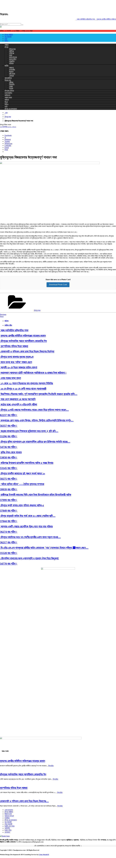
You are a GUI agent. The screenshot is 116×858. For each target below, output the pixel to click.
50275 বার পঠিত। (8, 478)
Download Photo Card (58, 285)
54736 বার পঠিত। (8, 447)
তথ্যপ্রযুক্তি (8, 93)
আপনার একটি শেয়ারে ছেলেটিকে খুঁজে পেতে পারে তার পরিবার (26, 526)
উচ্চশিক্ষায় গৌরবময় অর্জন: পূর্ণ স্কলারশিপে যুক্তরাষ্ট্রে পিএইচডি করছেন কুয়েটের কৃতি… (38, 393)
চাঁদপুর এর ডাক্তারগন (11, 109)
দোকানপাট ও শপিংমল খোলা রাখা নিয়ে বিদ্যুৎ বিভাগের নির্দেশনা (27, 351)
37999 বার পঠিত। (8, 500)
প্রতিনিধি (7, 828)
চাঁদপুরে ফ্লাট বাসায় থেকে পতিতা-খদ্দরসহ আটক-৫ (22, 505)
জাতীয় (6, 65)
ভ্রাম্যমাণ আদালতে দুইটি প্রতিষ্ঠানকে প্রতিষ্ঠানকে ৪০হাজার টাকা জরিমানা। (33, 372)
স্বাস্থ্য (11, 86)
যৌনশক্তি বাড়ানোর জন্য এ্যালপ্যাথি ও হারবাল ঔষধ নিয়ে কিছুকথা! (29, 558)
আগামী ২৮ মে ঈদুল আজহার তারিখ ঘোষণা (18, 367)
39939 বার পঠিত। (8, 489)
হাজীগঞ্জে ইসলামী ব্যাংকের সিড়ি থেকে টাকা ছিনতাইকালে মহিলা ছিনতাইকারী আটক (35, 494)
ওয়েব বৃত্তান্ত (9, 810)
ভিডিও (6, 41)
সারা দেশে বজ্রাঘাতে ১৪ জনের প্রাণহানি (17, 399)
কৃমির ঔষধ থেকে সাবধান (11, 452)
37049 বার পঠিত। (8, 510)
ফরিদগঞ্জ (11, 53)
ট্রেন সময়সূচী (8, 824)
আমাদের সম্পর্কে (9, 816)
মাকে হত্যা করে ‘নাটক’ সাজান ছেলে (16, 362)
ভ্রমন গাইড (8, 830)
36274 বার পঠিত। (8, 531)
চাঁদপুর (6, 47)
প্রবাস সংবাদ (8, 97)
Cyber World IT (44, 854)
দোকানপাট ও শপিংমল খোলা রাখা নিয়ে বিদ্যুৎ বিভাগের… (24, 801)
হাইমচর (11, 63)
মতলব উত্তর (13, 57)
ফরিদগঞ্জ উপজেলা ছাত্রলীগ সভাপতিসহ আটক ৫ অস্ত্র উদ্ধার (26, 462)
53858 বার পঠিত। (8, 457)
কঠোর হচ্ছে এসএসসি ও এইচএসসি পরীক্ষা (18, 404)
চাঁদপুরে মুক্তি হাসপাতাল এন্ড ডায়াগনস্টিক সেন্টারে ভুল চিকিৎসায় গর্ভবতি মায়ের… (35, 441)
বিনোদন (11, 72)
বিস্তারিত (51, 766)
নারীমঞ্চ (11, 82)
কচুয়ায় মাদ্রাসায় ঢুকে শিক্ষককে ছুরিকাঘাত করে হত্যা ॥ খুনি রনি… (29, 431)
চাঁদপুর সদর (12, 49)
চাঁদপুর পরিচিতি (9, 35)
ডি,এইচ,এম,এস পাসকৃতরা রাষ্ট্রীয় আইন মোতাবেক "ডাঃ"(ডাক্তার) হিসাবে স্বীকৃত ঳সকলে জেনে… (44, 547)
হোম (6, 113)
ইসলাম (11, 88)
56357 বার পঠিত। (8, 425)
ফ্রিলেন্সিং (11, 84)
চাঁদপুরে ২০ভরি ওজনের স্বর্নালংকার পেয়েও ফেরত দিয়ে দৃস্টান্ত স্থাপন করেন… (34, 409)
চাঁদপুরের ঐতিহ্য (9, 91)
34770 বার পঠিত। (8, 563)
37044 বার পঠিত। (8, 521)
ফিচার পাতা (8, 80)
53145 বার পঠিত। (8, 468)
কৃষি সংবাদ (12, 74)
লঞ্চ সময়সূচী (8, 37)
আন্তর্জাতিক (8, 78)
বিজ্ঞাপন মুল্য (8, 814)
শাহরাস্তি (11, 61)
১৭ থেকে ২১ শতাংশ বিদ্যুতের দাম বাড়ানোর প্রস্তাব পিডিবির (26, 383)
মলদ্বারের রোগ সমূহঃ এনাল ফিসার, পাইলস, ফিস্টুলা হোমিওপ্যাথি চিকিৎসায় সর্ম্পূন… (37, 420)
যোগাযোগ (7, 832)
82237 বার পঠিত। (8, 415)
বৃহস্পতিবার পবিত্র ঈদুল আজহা (14, 346)
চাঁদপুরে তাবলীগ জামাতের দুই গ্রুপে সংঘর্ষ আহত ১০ (22, 473)
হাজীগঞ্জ (11, 51)
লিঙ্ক (6, 102)
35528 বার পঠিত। (8, 553)
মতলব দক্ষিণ (12, 59)
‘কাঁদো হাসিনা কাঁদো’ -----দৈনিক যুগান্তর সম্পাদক (22, 484)
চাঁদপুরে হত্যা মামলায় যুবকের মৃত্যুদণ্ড (17, 356)
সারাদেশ (11, 68)
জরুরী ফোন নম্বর (9, 826)
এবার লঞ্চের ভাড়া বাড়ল (10, 378)
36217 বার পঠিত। (8, 542)
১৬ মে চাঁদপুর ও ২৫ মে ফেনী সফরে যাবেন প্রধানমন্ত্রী (23, 388)
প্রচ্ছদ (6, 45)
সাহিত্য (7, 100)
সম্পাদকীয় (12, 70)
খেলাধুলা (11, 76)
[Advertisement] (41, 5)
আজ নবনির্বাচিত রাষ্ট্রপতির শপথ (81, 19)
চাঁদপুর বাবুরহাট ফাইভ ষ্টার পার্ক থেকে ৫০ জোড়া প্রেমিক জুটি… (27, 515)
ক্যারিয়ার (7, 818)
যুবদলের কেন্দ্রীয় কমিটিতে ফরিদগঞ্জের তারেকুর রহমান (23, 335)
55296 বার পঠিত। (8, 436)
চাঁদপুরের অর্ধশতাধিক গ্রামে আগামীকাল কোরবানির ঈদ (23, 340)
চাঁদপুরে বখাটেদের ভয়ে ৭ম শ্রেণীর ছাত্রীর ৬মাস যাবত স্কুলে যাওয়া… (30, 537)
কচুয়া (10, 55)
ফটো (6, 39)
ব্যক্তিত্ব (7, 95)
